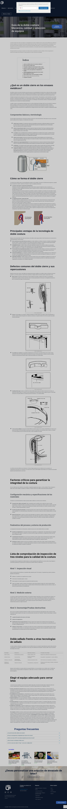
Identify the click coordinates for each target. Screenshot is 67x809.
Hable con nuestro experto (33, 776)
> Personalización (53, 791)
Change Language (43, 8)
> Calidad (51, 789)
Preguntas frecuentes (28, 77)
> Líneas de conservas (38, 791)
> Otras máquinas (38, 799)
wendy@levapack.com (23, 789)
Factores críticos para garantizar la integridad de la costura (33, 70)
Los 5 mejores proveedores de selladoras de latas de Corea (26, 762)
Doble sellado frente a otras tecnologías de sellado (33, 74)
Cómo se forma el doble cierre (29, 65)
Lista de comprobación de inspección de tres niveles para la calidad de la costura (33, 73)
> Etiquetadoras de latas (39, 797)
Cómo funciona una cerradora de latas (38, 761)
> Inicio (51, 788)
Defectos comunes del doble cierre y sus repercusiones (34, 68)
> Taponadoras (37, 795)
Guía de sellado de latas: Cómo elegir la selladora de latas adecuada (14, 762)
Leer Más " (10, 764)
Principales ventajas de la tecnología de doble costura (33, 66)
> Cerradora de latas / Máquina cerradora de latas (40, 793)
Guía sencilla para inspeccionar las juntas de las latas (52, 762)
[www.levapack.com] (2, 2)
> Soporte (51, 793)
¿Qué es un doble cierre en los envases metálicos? (33, 64)
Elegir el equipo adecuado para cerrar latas (31, 75)
